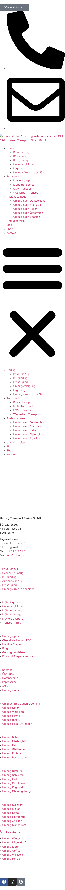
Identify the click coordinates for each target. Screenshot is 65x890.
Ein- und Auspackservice (18, 656)
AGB (5, 686)
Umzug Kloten (11, 846)
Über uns (8, 674)
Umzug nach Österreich (28, 212)
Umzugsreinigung (24, 164)
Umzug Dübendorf (14, 842)
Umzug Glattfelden (14, 749)
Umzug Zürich (11, 831)
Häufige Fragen (12, 644)
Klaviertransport (23, 180)
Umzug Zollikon (12, 821)
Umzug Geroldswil (14, 783)
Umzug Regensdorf (14, 787)
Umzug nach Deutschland (29, 200)
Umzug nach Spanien (26, 216)
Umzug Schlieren (13, 775)
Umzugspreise (16, 220)
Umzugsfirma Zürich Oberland (21, 703)
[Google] (21, 882)
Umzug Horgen (12, 858)
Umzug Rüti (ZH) (13, 719)
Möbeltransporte (23, 184)
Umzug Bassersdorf (14, 757)
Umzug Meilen (11, 808)
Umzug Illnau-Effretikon (17, 723)
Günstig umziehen (13, 652)
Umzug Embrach (12, 753)
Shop (10, 229)
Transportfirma (11, 622)
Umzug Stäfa (10, 812)
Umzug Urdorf (11, 779)
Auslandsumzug (16, 196)
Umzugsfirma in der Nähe (29, 172)
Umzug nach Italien (25, 208)
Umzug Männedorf (14, 825)
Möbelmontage (11, 614)
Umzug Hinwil (11, 715)
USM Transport (22, 188)
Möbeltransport (12, 610)
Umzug (11, 148)
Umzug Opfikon (12, 850)
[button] (32, 301)
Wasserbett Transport (27, 192)
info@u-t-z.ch (15, 555)
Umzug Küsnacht (13, 804)
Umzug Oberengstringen (17, 791)
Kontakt (11, 233)
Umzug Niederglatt (14, 741)
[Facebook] (4, 882)
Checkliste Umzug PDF (16, 640)
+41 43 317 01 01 (15, 551)
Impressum (9, 682)
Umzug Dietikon (12, 771)
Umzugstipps (10, 636)
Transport (13, 176)
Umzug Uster (10, 707)
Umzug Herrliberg (13, 816)
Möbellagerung (11, 602)
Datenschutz (10, 678)
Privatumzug (21, 152)
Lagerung (19, 168)
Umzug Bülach (11, 737)
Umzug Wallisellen (13, 854)
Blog (9, 224)
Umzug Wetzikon (13, 711)
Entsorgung (20, 160)
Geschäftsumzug (13, 573)
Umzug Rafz (10, 745)
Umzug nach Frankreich (28, 204)
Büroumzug (20, 156)
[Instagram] (12, 882)
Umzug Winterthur (14, 838)
